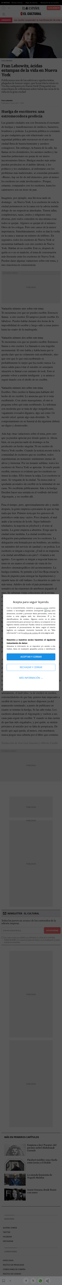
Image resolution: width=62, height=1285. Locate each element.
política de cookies (30, 633)
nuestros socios (42, 608)
